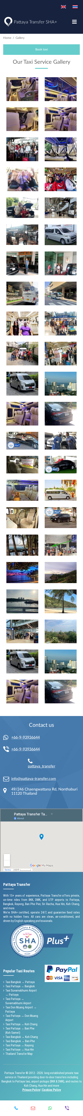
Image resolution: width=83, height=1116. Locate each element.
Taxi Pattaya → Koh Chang (21, 1024)
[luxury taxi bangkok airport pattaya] (22, 441)
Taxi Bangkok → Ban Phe (20, 1041)
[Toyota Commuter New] (22, 490)
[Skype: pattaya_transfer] (32, 761)
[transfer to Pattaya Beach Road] (22, 545)
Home (7, 37)
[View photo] (22, 89)
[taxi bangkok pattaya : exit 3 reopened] (61, 207)
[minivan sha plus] (61, 234)
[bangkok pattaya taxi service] (22, 517)
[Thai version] (75, 6)
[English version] (63, 6)
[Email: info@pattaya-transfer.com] (7, 779)
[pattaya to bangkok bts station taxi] (61, 517)
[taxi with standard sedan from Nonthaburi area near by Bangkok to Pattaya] (22, 207)
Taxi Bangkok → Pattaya (20, 982)
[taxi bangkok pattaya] (22, 234)
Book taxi (41, 49)
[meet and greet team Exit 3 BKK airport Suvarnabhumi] (61, 490)
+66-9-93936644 (25, 737)
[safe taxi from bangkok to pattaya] (61, 119)
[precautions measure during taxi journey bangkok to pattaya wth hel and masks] (22, 465)
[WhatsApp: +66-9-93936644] (7, 738)
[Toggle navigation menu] (74, 22)
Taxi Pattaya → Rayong (19, 1045)
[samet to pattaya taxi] (61, 572)
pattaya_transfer (41, 766)
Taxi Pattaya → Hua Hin (19, 1049)
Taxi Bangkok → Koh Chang (21, 1037)
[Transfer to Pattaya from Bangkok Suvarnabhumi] (61, 441)
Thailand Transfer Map (19, 1053)
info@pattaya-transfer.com (33, 779)
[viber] (67, 1108)
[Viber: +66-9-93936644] (7, 749)
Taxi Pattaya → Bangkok (20, 986)
